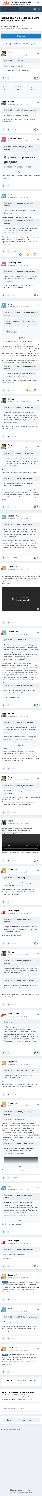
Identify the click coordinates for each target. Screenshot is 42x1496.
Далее (33, 44)
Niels (10, 194)
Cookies (27, 1490)
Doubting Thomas (16, 138)
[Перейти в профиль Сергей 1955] (4, 517)
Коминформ (13, 911)
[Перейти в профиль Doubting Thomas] (4, 139)
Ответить (21, 36)
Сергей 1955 (28, 147)
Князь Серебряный (11, 26)
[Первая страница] (2, 43)
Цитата (14, 78)
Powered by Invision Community (21, 1493)
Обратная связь (16, 1490)
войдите (12, 1399)
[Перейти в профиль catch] (4, 822)
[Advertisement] (21, 1460)
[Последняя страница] (39, 43)
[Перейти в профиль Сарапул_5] (4, 568)
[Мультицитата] (8, 78)
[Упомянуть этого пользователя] (3, 78)
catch (10, 821)
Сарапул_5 (12, 566)
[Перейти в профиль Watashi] (4, 53)
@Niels (5, 1282)
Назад (8, 44)
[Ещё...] (38, 53)
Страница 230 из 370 (21, 44)
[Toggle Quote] (5, 61)
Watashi (11, 52)
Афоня (26, 61)
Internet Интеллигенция (24, 29)
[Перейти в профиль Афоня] (4, 103)
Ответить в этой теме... (15, 1408)
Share (10, 1420)
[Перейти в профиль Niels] (4, 196)
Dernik (26, 271)
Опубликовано (18, 55)
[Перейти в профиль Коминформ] (4, 912)
